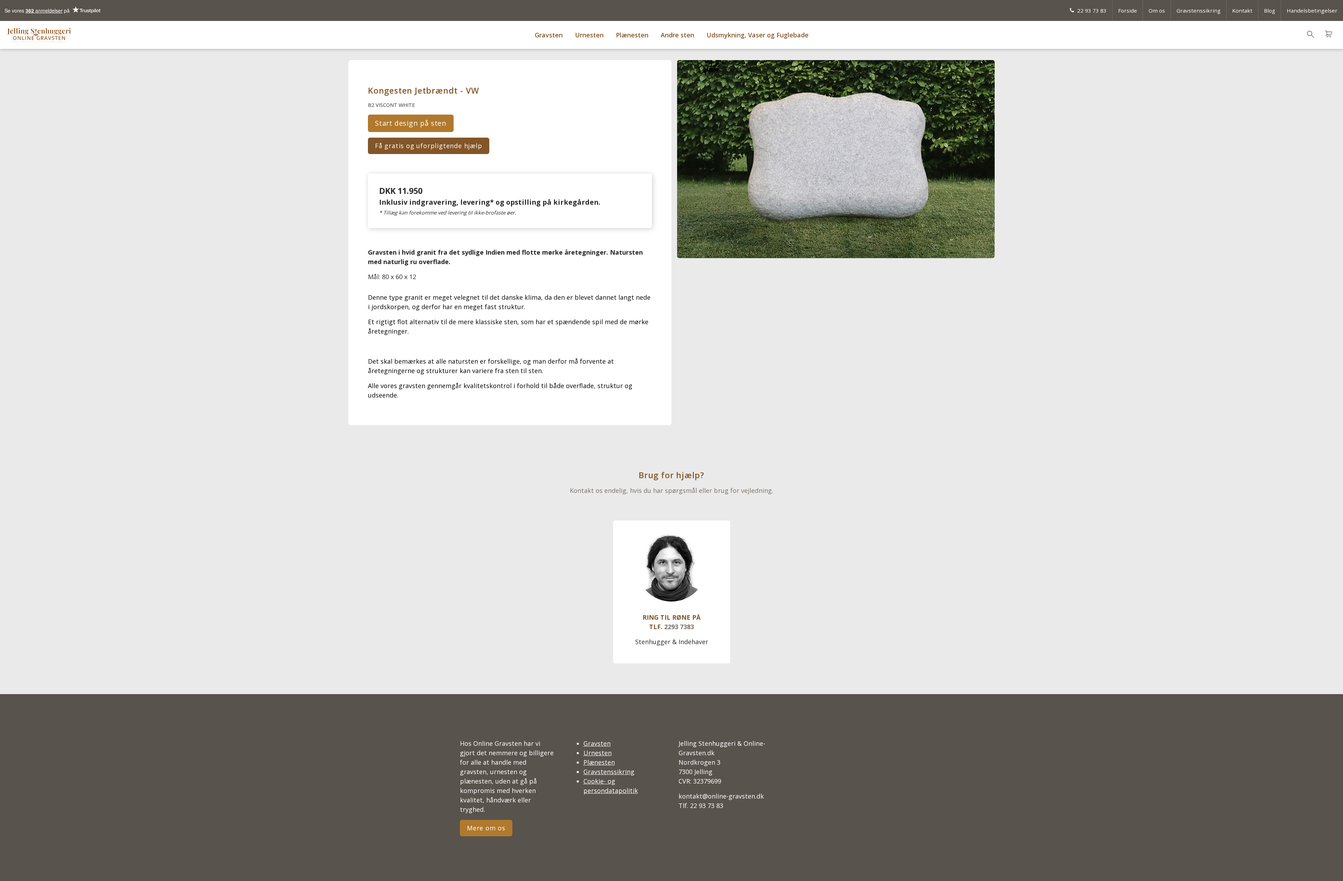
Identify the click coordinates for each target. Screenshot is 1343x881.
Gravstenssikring (1199, 10)
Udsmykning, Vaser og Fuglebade (757, 35)
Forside (1127, 10)
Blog (1269, 10)
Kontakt (1242, 10)
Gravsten (549, 35)
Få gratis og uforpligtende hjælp (428, 145)
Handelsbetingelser (1312, 10)
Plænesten (632, 35)
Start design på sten (411, 123)
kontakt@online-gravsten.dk (721, 796)
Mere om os (486, 828)
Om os (1157, 10)
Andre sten (677, 35)
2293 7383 (679, 626)
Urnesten (589, 35)
